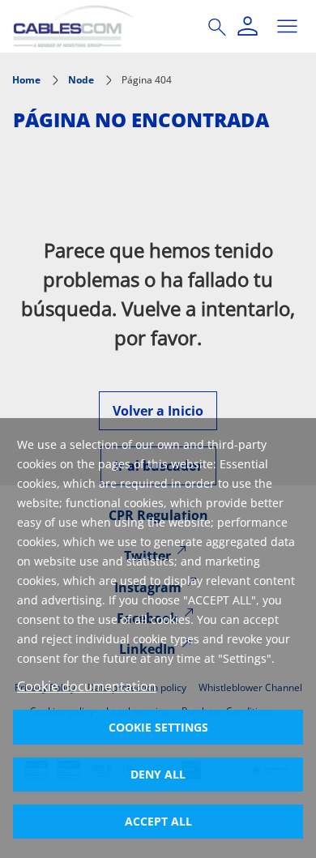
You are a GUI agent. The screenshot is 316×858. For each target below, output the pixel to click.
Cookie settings (158, 727)
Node (81, 80)
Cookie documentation (86, 686)
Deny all (158, 774)
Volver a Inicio (158, 411)
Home (26, 80)
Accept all (158, 821)
